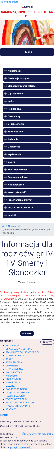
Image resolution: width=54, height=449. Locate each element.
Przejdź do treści (9, 1)
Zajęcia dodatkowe (18, 177)
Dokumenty (14, 116)
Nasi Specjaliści (16, 184)
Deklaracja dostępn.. (19, 78)
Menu (28, 51)
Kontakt (28, 6)
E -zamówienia (16, 123)
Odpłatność (14, 146)
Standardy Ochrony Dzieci (22, 85)
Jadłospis (13, 139)
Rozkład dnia (14, 108)
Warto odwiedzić (17, 192)
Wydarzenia (14, 154)
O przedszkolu (16, 93)
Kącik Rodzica (15, 131)
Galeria (11, 161)
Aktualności (14, 70)
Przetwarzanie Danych (20, 199)
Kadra (11, 101)
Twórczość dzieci (17, 169)
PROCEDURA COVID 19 (20, 207)
